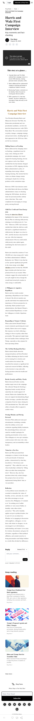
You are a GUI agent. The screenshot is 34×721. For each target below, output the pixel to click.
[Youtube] (14, 704)
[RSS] (17, 709)
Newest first (21, 549)
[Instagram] (29, 704)
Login (9, 3)
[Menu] (32, 2)
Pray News (8, 9)
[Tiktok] (19, 704)
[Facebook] (24, 704)
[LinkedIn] (10, 704)
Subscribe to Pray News (21, 3)
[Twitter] (5, 704)
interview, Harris (17, 214)
